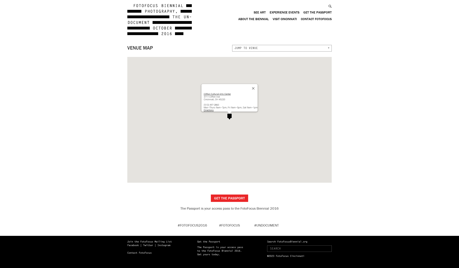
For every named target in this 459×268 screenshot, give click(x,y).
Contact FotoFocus (316, 19)
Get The (229, 198)
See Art (260, 12)
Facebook (133, 245)
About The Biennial (253, 19)
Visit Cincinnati (285, 19)
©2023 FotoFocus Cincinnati (285, 256)
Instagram (163, 245)
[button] (229, 117)
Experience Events (284, 12)
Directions (209, 110)
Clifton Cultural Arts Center (217, 94)
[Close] (253, 88)
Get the (317, 12)
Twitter (148, 245)
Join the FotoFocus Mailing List (149, 241)
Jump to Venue (246, 48)
